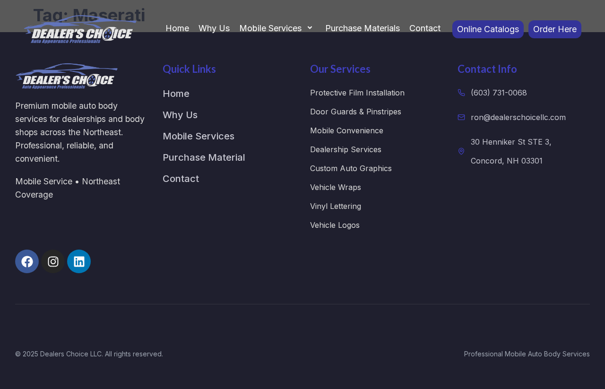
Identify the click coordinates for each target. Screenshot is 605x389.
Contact (425, 28)
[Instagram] (53, 261)
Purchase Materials (362, 28)
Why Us (214, 28)
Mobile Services (270, 28)
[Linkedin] (79, 261)
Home (177, 28)
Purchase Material (204, 157)
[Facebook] (27, 261)
